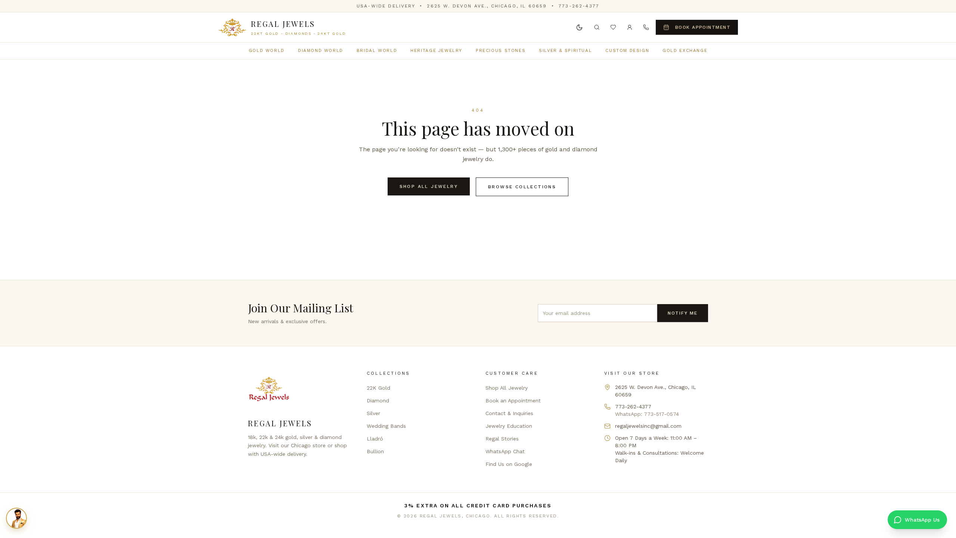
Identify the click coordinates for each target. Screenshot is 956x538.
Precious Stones (500, 50)
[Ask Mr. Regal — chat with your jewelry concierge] (16, 518)
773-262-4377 (579, 6)
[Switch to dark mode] (579, 27)
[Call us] (646, 27)
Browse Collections (522, 186)
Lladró (375, 439)
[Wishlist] (613, 27)
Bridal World (377, 50)
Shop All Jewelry (429, 186)
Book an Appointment (513, 401)
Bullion (375, 451)
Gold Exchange (684, 50)
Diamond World (320, 50)
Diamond (378, 401)
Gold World (267, 50)
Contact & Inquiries (509, 413)
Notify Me (683, 313)
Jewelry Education (508, 426)
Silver (373, 413)
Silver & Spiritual (565, 50)
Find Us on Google (508, 464)
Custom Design (627, 50)
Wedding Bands (386, 426)
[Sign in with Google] (629, 27)
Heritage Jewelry (436, 50)
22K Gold (378, 388)
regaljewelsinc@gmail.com (648, 426)
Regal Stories (502, 439)
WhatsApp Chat (505, 451)
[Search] (596, 27)
